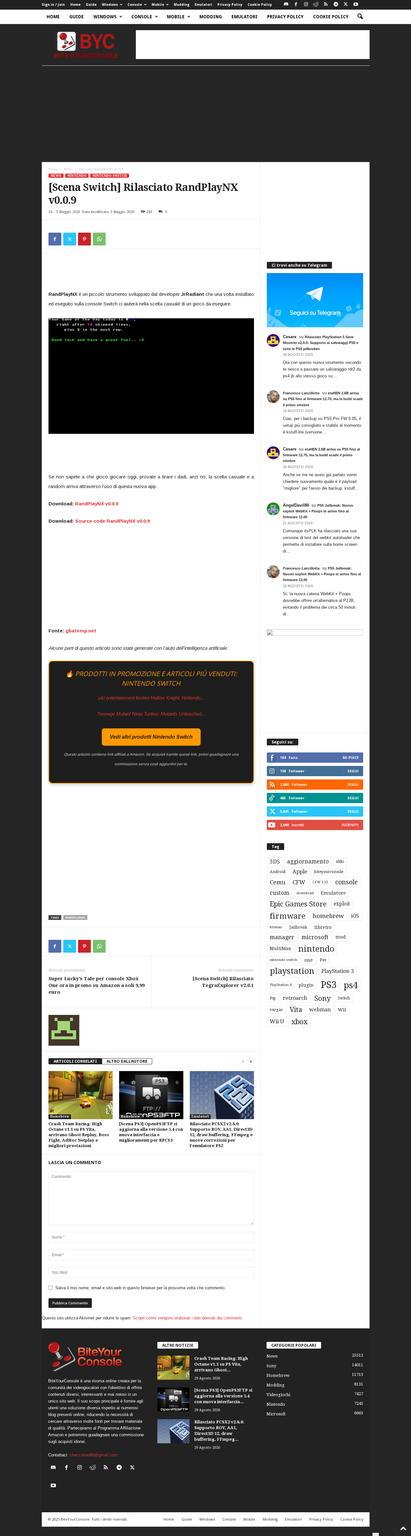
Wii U (277, 1021)
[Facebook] (296, 4)
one (308, 960)
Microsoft (276, 1414)
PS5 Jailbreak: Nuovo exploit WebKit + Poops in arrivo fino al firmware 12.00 (318, 511)
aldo (340, 861)
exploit (342, 904)
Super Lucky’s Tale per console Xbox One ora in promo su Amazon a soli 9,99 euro (96, 985)
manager (282, 937)
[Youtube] (356, 4)
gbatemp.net (81, 630)
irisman (276, 927)
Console (134, 5)
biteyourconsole (328, 872)
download (305, 893)
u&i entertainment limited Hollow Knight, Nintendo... (151, 697)
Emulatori (203, 5)
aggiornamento (308, 861)
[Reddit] (316, 4)
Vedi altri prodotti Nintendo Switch (151, 737)
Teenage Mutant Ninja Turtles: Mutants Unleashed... (151, 714)
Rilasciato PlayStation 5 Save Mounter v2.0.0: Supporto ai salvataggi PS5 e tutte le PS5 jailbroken (320, 342)
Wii (342, 1010)
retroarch (295, 998)
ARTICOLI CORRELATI (75, 1061)
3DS (275, 861)
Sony (322, 998)
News (68, 169)
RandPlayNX (75, 917)
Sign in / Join (53, 5)
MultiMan (280, 948)
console (346, 882)
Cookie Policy (260, 5)
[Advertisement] (253, 44)
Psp (273, 998)
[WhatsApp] (99, 239)
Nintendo (76, 175)
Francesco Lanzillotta (301, 393)
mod (341, 937)
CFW (299, 882)
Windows (110, 5)
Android (277, 872)
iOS (355, 916)
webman (320, 1010)
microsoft (315, 937)
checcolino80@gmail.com (94, 1455)
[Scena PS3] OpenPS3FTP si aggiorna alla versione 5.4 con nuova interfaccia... (223, 1396)
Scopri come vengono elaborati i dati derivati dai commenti (187, 1318)
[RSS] (326, 4)
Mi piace (351, 757)
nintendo (316, 949)
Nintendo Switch (109, 175)
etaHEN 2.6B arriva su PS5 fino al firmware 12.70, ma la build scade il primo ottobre (323, 399)
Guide (91, 5)
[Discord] (286, 4)
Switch (344, 998)
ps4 (351, 985)
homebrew (328, 916)
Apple (300, 872)
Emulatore (333, 893)
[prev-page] (243, 1061)
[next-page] (251, 1061)
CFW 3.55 (320, 882)
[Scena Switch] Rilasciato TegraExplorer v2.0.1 (223, 982)
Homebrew (59, 1116)
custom (279, 893)
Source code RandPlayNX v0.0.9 (112, 521)
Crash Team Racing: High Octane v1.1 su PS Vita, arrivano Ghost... (221, 1364)
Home (75, 5)
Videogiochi (278, 1394)
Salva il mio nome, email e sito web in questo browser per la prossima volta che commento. (140, 1287)
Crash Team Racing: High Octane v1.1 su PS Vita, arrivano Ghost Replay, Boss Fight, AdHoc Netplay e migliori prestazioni (78, 1134)
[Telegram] (336, 4)
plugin (306, 985)
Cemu (277, 882)
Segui (353, 770)
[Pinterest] (84, 239)
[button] (360, 17)
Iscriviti (350, 824)
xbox (299, 1021)
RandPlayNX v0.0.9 (96, 503)
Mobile (158, 5)
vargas (276, 1010)
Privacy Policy (229, 5)
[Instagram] (306, 4)
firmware (288, 916)
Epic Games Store (298, 904)
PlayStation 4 (281, 985)
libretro (323, 927)
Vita (296, 1010)
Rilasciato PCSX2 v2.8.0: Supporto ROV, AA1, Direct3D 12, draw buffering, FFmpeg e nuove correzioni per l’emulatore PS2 (221, 1134)
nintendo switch (283, 960)
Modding (181, 5)
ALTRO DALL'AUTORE (127, 1061)
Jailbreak (298, 927)
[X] (346, 4)
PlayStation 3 (337, 971)
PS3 (329, 984)
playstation (292, 971)
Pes (323, 959)
